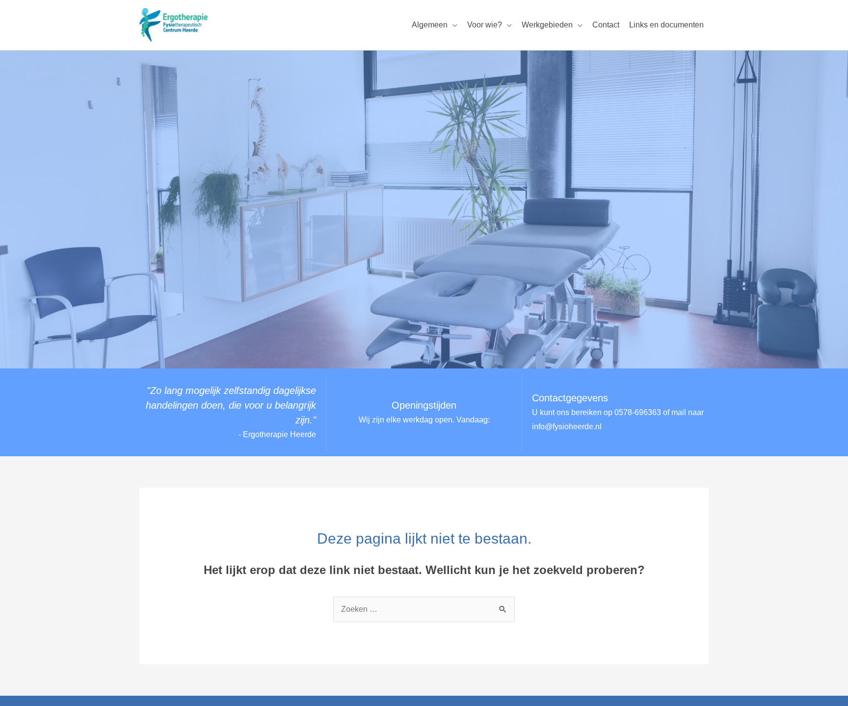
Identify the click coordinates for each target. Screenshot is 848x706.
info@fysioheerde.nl (567, 426)
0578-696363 (637, 412)
